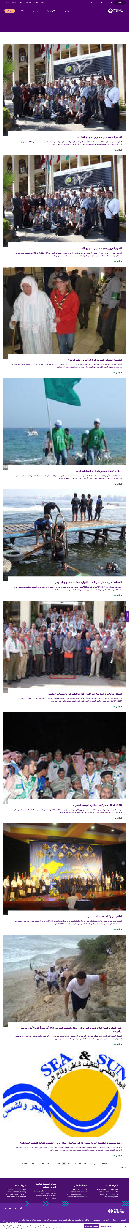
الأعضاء (42, 2)
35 (43, 1163)
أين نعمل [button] (35, 11)
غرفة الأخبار (28, 2)
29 (74, 1163)
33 (54, 1163)
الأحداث (36, 2)
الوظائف (106, 1220)
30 (69, 1163)
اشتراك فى (122, 1167)
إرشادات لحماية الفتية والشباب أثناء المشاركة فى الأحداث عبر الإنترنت (67, 1220)
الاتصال (114, 1220)
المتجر (20, 2)
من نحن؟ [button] (67, 11)
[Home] (116, 9)
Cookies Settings (106, 1226)
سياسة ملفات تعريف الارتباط (31, 1220)
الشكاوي (123, 1220)
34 (48, 1163)
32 (59, 1163)
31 (64, 1163)
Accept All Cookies (91, 1226)
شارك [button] (22, 11)
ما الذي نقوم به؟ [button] (51, 11)
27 (85, 1163)
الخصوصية (96, 1220)
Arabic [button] (120, 2)
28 (80, 1163)
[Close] (126, 1226)
